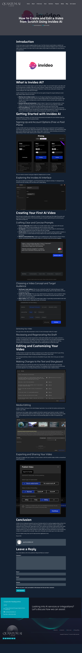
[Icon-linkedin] (5, 638)
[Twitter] (7, 638)
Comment (18, 555)
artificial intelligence (50, 47)
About (33, 4)
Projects (57, 4)
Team (45, 4)
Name (18, 572)
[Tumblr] (14, 638)
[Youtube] (9, 638)
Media (62, 4)
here (47, 533)
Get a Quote (73, 4)
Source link (18, 536)
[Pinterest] (13, 638)
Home (28, 4)
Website (18, 582)
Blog (67, 4)
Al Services (39, 4)
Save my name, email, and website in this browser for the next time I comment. (35, 587)
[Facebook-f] (3, 638)
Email (17, 577)
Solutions (51, 4)
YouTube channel (45, 45)
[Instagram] (11, 638)
